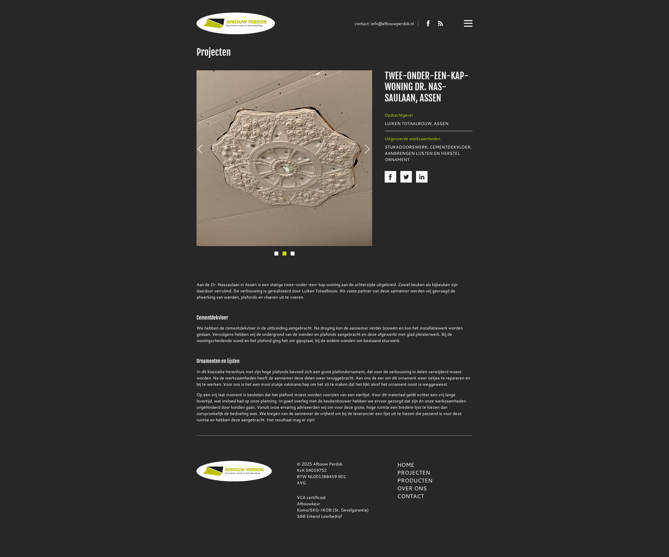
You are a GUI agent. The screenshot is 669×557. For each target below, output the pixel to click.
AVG (301, 482)
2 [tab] (284, 253)
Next (369, 149)
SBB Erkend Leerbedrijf (319, 516)
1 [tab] (276, 253)
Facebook (428, 23)
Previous (202, 149)
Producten (414, 480)
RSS (440, 23)
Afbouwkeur (308, 503)
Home (405, 464)
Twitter (406, 177)
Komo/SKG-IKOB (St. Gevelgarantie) (333, 510)
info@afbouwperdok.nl (392, 23)
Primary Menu (468, 23)
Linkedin (422, 177)
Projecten (413, 472)
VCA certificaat (311, 497)
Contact (410, 496)
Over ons (412, 488)
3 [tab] (293, 253)
